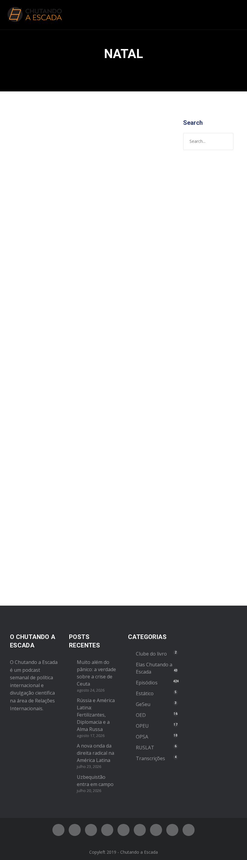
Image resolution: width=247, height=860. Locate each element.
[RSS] (140, 830)
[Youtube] (123, 830)
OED (141, 715)
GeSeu (143, 704)
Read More (28, 344)
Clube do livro (151, 653)
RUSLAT (145, 747)
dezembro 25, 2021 (35, 456)
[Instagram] (91, 830)
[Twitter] (75, 830)
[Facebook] (58, 830)
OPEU (142, 726)
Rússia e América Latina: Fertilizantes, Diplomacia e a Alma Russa (96, 715)
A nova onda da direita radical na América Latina (95, 752)
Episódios (57, 239)
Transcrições (150, 758)
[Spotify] (107, 830)
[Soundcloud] (189, 830)
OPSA (142, 736)
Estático (145, 693)
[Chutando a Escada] (35, 14)
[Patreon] (172, 830)
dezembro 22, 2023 (35, 226)
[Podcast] (156, 830)
